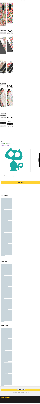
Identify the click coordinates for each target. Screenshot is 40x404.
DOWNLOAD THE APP (20, 389)
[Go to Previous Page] (1, 2)
